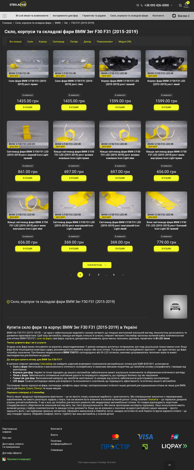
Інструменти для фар (65, 15)
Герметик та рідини (94, 15)
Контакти (158, 15)
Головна (7, 22)
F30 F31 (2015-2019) (82, 22)
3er (66, 22)
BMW (58, 22)
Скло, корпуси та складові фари (129, 15)
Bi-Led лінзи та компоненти (32, 15)
